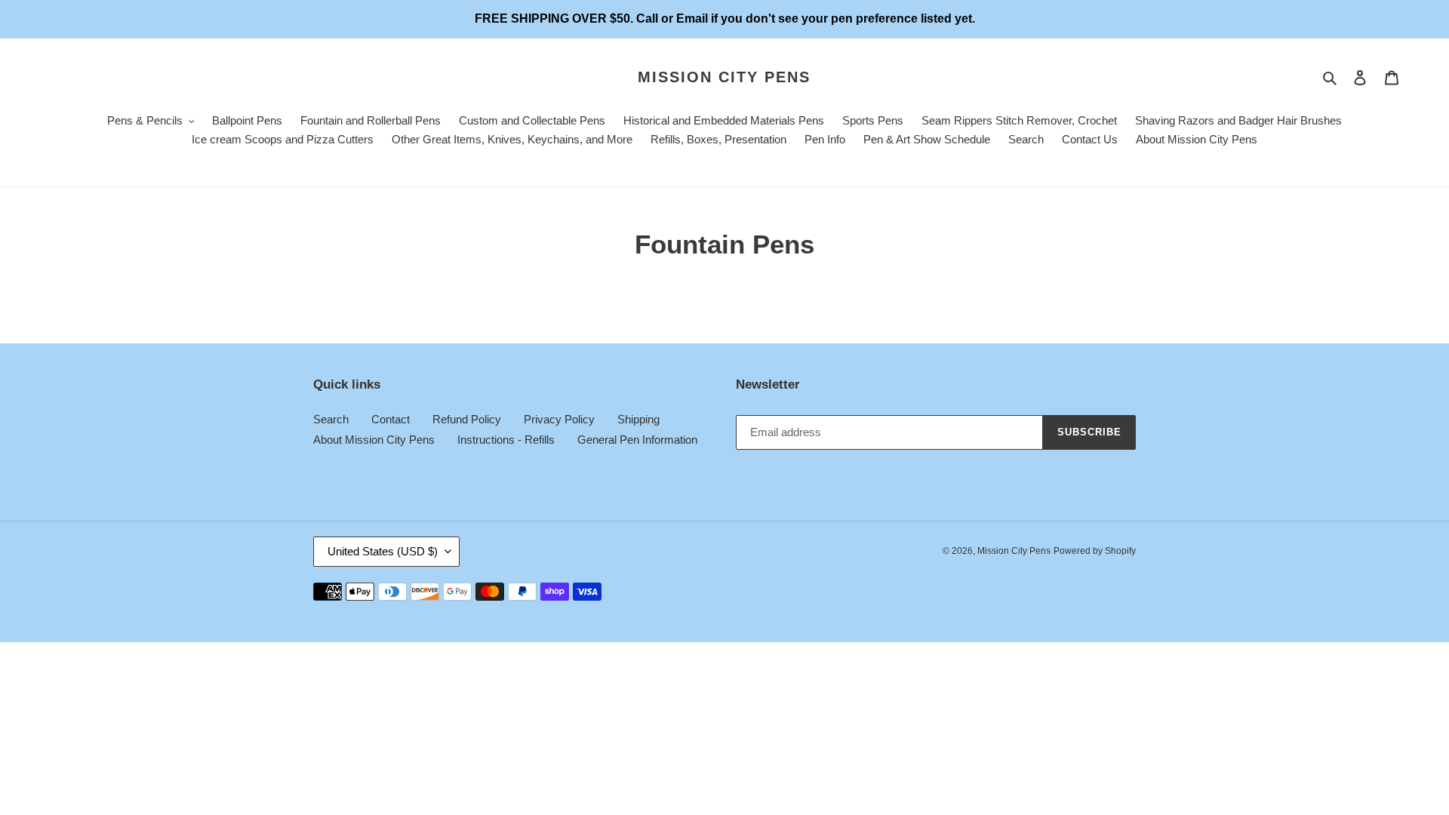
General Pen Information (637, 439)
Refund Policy (466, 419)
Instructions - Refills (506, 439)
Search (331, 419)
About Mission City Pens (374, 439)
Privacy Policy (559, 419)
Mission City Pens (724, 77)
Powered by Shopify (1095, 551)
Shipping (638, 419)
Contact (390, 419)
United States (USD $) (383, 551)
